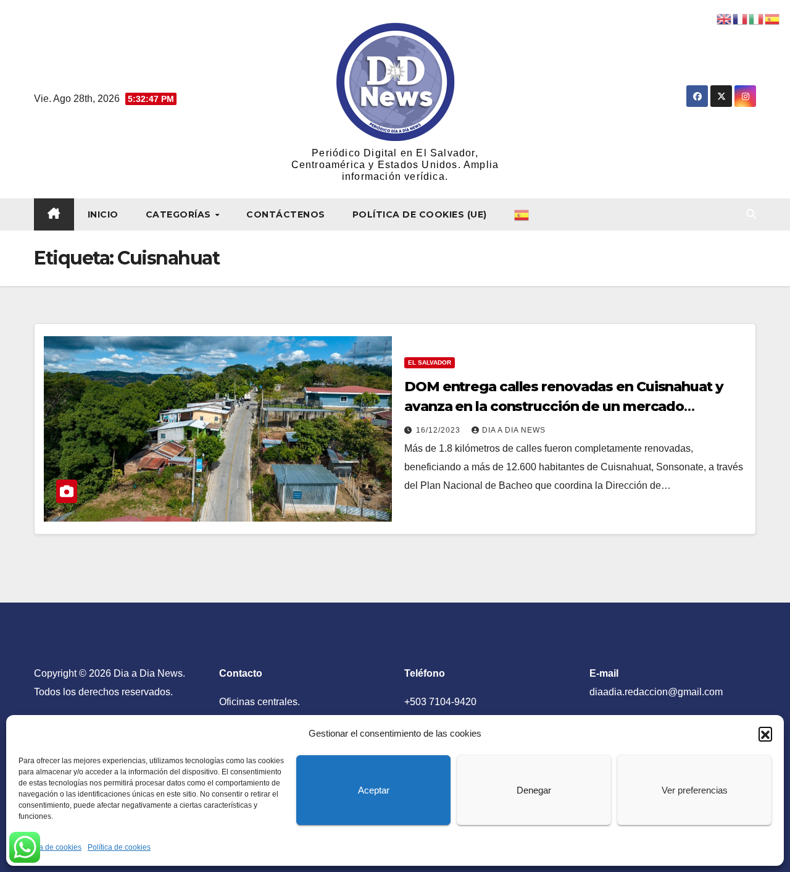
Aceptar (373, 790)
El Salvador (429, 362)
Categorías (180, 214)
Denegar (534, 790)
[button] (765, 733)
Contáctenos (285, 214)
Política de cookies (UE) (419, 214)
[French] (741, 18)
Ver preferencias (695, 790)
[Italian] (757, 18)
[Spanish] (522, 214)
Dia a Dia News (514, 430)
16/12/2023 (439, 430)
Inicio (103, 214)
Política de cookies (50, 847)
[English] (725, 18)
